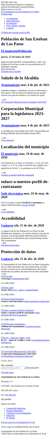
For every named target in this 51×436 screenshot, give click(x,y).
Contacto (10, 28)
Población (10, 415)
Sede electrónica (13, 21)
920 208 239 (10, 395)
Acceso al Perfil (28, 205)
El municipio (11, 23)
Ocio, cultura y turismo (15, 26)
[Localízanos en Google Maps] (7, 372)
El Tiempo (10, 418)
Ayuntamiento (12, 18)
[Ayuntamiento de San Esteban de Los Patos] (20, 12)
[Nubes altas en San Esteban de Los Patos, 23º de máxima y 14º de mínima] (6, 14)
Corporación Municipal (16, 408)
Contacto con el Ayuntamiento (18, 413)
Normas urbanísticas (14, 411)
